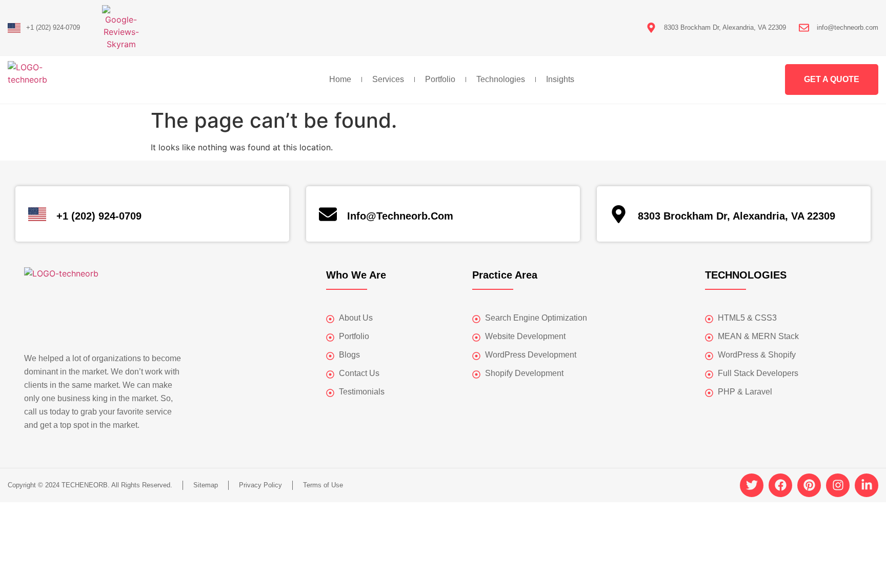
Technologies (500, 79)
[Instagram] (838, 485)
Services (388, 79)
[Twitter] (751, 485)
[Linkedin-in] (866, 485)
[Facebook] (780, 485)
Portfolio (440, 79)
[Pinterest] (809, 485)
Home (340, 79)
